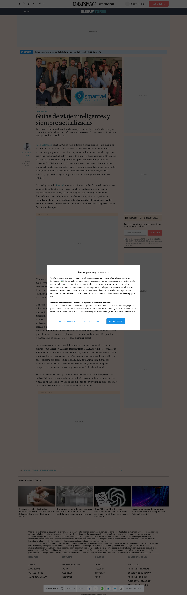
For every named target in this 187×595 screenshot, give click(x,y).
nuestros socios (88, 278)
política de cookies (114, 293)
